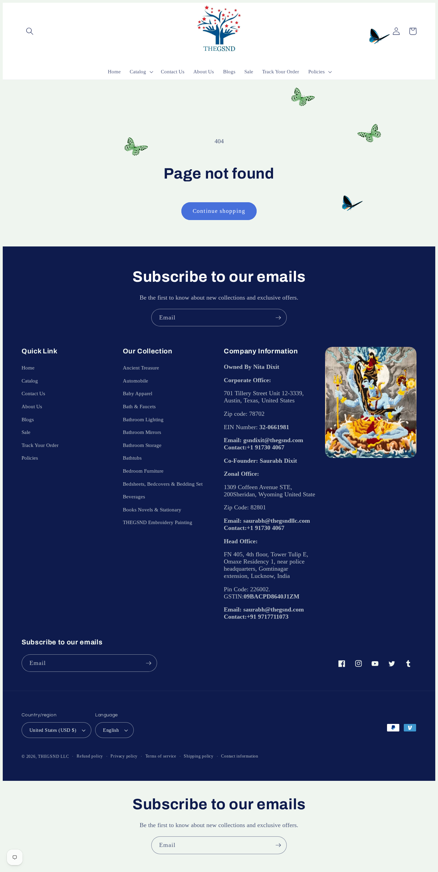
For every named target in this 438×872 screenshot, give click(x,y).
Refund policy (90, 756)
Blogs (28, 419)
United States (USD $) (52, 730)
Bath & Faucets (139, 406)
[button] (30, 31)
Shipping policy (199, 756)
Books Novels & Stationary (152, 509)
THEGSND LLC (53, 756)
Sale (26, 432)
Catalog (30, 381)
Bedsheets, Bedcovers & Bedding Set (163, 484)
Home (28, 368)
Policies (30, 458)
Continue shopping (219, 211)
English (111, 730)
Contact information (239, 756)
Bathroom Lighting (143, 419)
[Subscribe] (278, 318)
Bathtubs (132, 458)
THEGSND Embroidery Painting (157, 522)
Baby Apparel (137, 393)
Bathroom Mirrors (142, 432)
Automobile (135, 381)
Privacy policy (124, 756)
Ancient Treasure (141, 368)
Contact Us (33, 393)
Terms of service (160, 756)
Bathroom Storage (142, 445)
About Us (32, 406)
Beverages (134, 496)
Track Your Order (40, 445)
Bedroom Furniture (143, 471)
